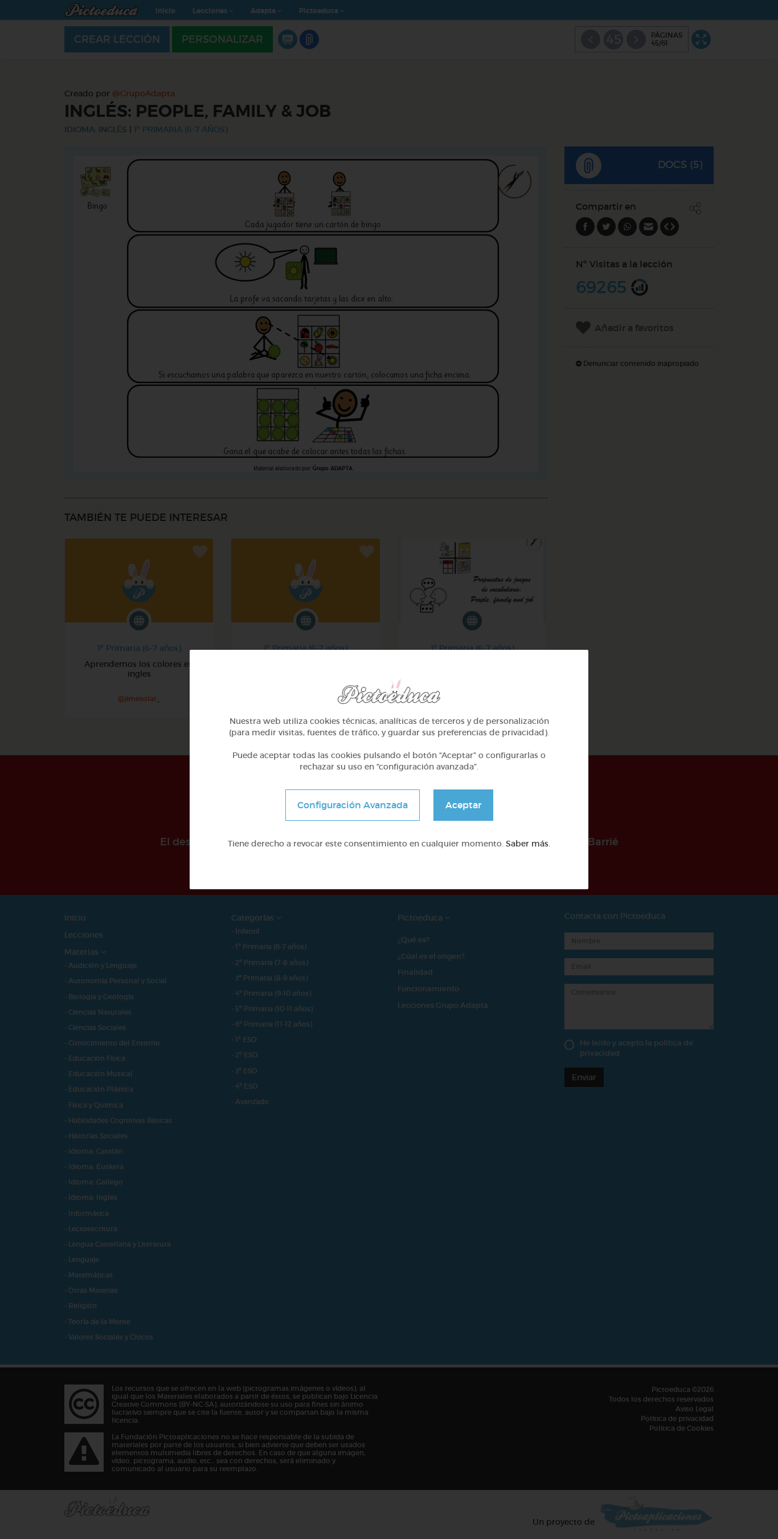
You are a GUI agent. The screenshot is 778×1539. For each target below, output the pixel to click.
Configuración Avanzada (352, 805)
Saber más (527, 843)
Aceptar (463, 805)
